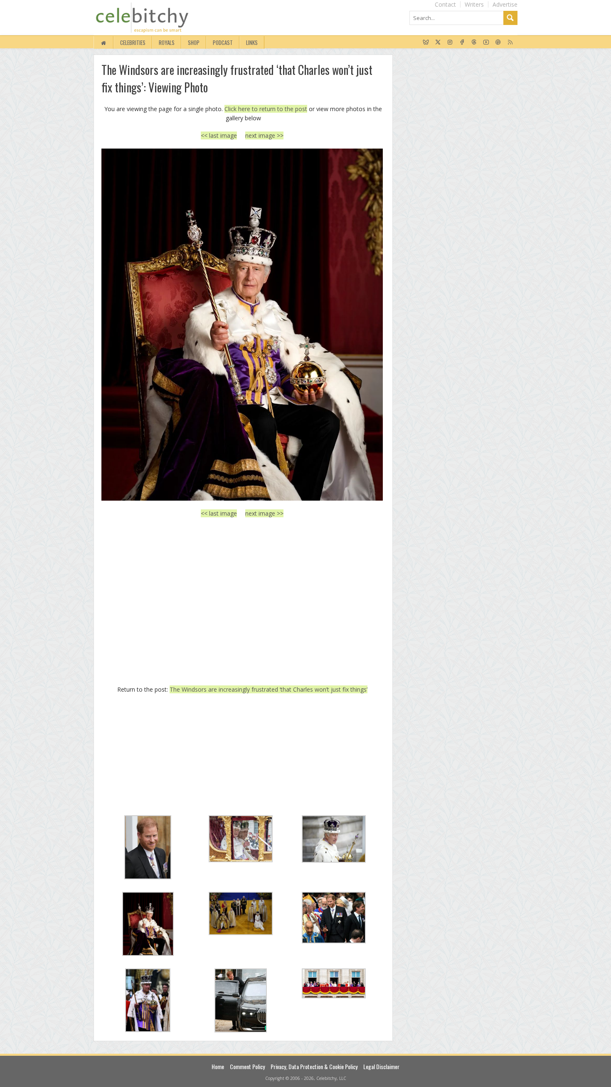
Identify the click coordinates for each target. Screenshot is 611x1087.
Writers (474, 4)
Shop (194, 42)
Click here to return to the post (265, 109)
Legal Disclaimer (381, 1066)
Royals (167, 42)
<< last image (219, 135)
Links (252, 42)
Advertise (505, 4)
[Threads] (474, 42)
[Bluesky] (426, 42)
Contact (445, 4)
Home (218, 1066)
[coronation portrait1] (242, 325)
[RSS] (510, 42)
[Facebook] (462, 42)
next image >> (264, 135)
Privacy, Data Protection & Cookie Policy (314, 1066)
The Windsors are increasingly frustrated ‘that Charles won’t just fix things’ (268, 689)
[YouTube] (486, 42)
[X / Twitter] (438, 42)
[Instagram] (450, 42)
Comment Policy (247, 1066)
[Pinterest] (498, 42)
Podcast (223, 42)
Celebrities (132, 42)
